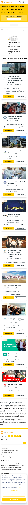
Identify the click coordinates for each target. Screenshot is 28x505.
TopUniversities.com (5, 405)
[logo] (6, 2)
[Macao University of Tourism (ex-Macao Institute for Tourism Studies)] (5, 251)
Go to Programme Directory (14, 19)
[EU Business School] (5, 354)
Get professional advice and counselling (11, 469)
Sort (24, 30)
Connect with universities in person (9, 454)
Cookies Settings (14, 490)
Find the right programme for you (9, 450)
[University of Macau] (5, 286)
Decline (14, 495)
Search (4, 25)
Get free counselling (6, 457)
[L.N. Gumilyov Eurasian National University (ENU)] (5, 318)
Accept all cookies (14, 499)
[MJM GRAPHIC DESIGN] (5, 385)
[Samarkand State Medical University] (5, 182)
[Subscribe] (24, 443)
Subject (13, 25)
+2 (17, 191)
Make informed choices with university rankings (12, 465)
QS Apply (10, 415)
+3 (24, 124)
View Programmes (20, 96)
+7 (15, 327)
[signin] (23, 2)
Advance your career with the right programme (12, 463)
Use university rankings (6, 452)
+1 (25, 262)
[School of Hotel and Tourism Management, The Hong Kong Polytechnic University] (5, 77)
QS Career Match (4, 419)
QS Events (2, 415)
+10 (6, 392)
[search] (20, 2)
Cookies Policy (20, 487)
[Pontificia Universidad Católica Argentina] (5, 117)
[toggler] (26, 2)
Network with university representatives (11, 467)
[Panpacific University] (5, 151)
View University (8, 96)
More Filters (22, 25)
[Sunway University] (5, 215)
